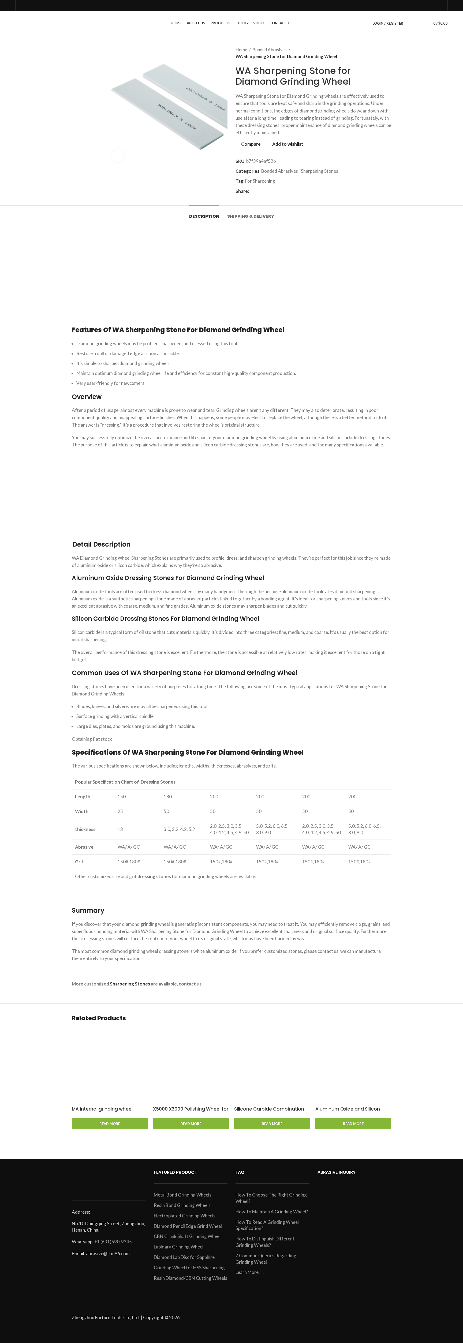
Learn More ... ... (251, 1272)
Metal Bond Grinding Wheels (182, 1195)
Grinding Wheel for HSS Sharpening (189, 1267)
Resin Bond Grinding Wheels (182, 1205)
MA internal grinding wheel (102, 1109)
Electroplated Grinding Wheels (184, 1215)
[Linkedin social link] (272, 190)
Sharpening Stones (319, 171)
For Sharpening (260, 181)
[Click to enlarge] (118, 155)
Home (242, 49)
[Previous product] (377, 53)
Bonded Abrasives (269, 49)
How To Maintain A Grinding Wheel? (272, 1211)
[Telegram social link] (284, 190)
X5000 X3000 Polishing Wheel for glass (190, 1112)
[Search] (410, 23)
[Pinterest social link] (266, 190)
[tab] (204, 213)
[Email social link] (259, 190)
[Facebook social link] (253, 190)
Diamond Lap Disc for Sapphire (184, 1257)
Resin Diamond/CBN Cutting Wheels (190, 1278)
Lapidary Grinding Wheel (178, 1247)
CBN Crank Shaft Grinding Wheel (187, 1236)
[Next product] (388, 53)
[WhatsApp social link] (278, 190)
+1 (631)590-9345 (113, 1241)
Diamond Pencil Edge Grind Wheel (188, 1226)
